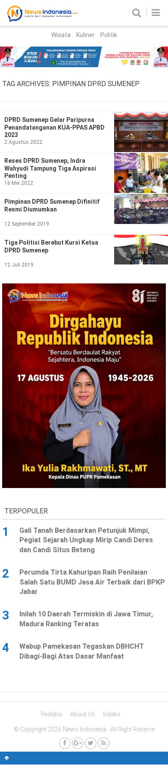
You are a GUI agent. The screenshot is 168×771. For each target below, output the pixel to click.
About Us (82, 714)
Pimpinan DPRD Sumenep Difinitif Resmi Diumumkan (52, 205)
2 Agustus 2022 (23, 142)
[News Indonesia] (42, 19)
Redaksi (51, 714)
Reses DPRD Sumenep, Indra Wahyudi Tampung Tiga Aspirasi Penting (50, 168)
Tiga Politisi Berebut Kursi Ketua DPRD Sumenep (51, 246)
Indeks (112, 714)
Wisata (61, 34)
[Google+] (78, 743)
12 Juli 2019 (19, 265)
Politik (108, 34)
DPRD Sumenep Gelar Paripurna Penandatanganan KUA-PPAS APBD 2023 (54, 127)
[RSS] (103, 743)
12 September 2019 (26, 224)
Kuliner (85, 34)
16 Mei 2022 (18, 183)
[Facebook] (65, 743)
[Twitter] (90, 743)
